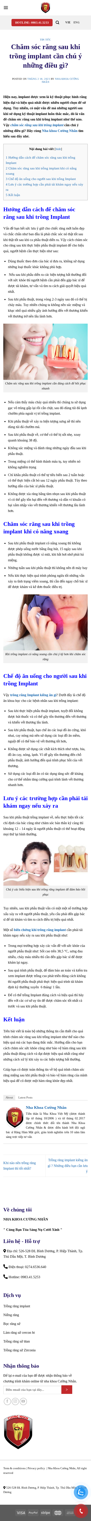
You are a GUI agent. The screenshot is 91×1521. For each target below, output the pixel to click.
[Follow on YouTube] (23, 1401)
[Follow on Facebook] (7, 1401)
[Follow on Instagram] (15, 1401)
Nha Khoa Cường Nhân (46, 1107)
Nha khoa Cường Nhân (60, 131)
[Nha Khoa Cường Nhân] (45, 7)
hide (58, 149)
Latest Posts (25, 1097)
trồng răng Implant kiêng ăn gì (33, 695)
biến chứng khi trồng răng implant (40, 930)
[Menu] (5, 7)
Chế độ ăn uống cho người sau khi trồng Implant (41, 179)
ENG (77, 22)
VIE (67, 22)
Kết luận (13, 195)
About (9, 1097)
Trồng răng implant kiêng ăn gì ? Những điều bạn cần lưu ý (68, 1165)
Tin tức (45, 39)
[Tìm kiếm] (57, 22)
